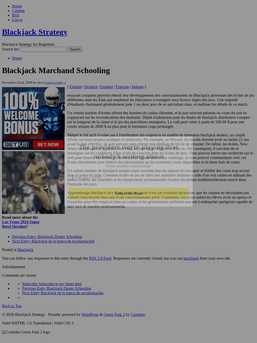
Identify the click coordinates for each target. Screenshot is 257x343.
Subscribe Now (128, 193)
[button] (129, 152)
